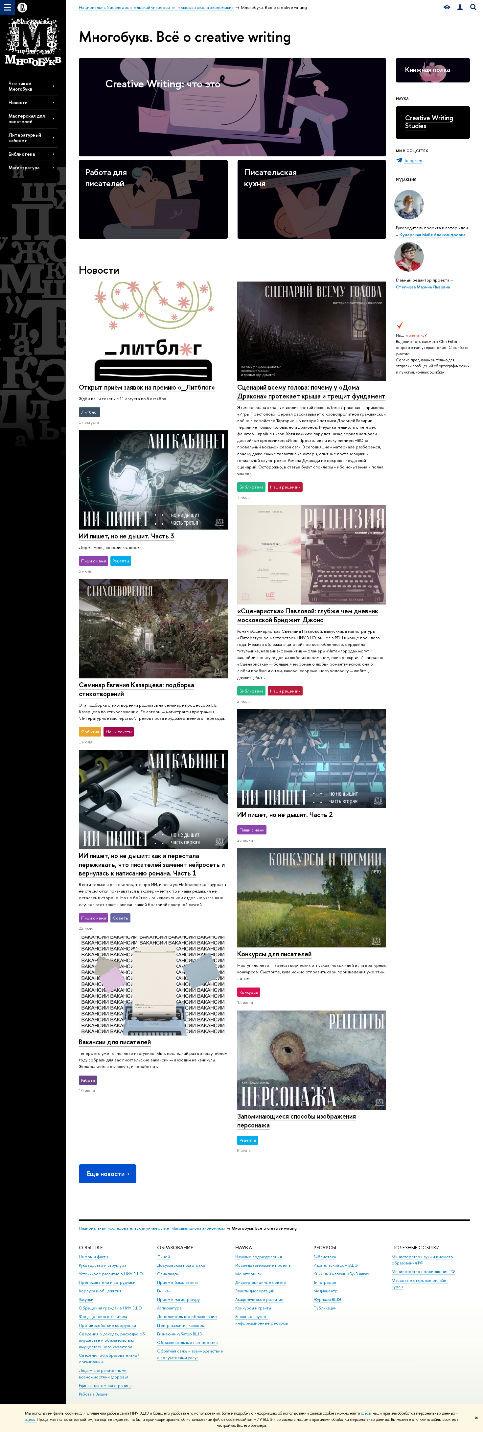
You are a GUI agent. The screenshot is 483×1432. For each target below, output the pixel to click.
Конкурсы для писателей (274, 953)
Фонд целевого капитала (103, 1316)
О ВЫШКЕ (91, 1247)
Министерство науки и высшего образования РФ (422, 1260)
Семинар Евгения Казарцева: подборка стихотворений (136, 689)
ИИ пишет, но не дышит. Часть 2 (285, 814)
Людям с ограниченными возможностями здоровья (103, 1374)
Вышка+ (164, 1291)
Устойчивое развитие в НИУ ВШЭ (111, 1274)
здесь (366, 1413)
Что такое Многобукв (20, 86)
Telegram (413, 160)
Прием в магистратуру (178, 1299)
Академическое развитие (259, 1299)
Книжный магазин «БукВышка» (341, 1274)
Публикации (324, 1308)
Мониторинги (248, 1274)
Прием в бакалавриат (177, 1282)
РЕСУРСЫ (324, 1247)
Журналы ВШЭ (327, 1299)
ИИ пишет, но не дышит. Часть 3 (126, 536)
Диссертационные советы (260, 1282)
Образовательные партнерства (187, 1342)
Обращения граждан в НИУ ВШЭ (110, 1308)
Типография (324, 1282)
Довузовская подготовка (181, 1265)
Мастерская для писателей (27, 119)
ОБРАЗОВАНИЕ (175, 1247)
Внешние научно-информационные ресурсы (261, 1320)
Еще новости (106, 1173)
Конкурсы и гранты (253, 1308)
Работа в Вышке (93, 1394)
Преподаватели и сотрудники (107, 1282)
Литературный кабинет (25, 138)
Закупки (86, 1299)
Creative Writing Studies (429, 121)
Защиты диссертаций (254, 1291)
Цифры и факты (93, 1257)
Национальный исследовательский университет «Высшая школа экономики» (152, 1228)
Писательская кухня (270, 177)
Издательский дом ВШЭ (335, 1265)
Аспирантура (169, 1308)
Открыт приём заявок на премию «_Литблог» (147, 387)
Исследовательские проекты (263, 1265)
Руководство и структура (102, 1265)
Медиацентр (325, 1291)
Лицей (163, 1257)
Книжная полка (427, 69)
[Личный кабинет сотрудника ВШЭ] (460, 7)
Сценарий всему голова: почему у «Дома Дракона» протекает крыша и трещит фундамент (311, 391)
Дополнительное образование (187, 1316)
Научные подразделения (258, 1257)
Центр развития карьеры (181, 1325)
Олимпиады (168, 1274)
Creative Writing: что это (162, 83)
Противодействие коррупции (107, 1325)
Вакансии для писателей (115, 1041)
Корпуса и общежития (100, 1291)
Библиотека (22, 154)
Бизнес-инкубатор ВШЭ (179, 1334)
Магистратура (24, 167)
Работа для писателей (106, 177)
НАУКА (243, 1247)
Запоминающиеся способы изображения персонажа (296, 1120)
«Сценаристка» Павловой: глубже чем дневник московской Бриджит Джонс (307, 615)
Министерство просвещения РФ (423, 1271)
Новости (18, 102)
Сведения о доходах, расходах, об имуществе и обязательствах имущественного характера (112, 1340)
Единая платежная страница (105, 1385)
